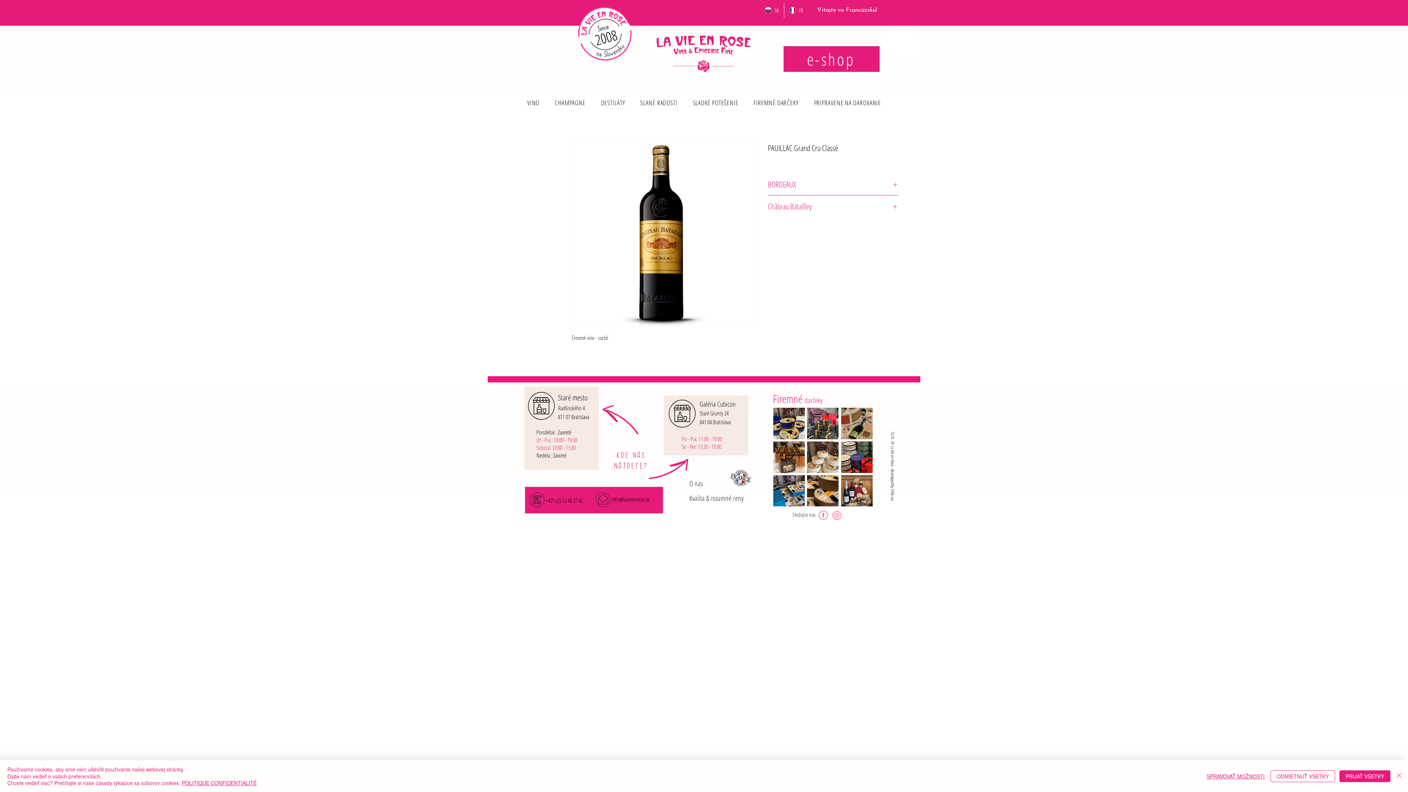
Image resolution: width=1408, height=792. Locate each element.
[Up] (533, 97)
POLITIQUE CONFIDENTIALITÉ (219, 782)
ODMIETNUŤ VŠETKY (1303, 776)
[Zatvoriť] (1399, 776)
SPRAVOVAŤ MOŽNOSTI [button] (1236, 776)
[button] (533, 102)
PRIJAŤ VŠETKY (1365, 776)
